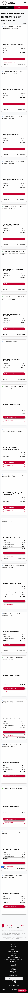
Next (22, 926)
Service (13, 969)
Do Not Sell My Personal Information (15, 990)
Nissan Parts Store (13, 974)
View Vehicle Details (9, 62)
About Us (13, 949)
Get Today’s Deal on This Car (10, 417)
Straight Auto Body (13, 975)
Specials (13, 968)
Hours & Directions (13, 951)
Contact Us (5, 989)
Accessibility (12, 989)
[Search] (2, 978)
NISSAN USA (13, 955)
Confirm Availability (9, 59)
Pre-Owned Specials (13, 966)
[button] (2, 867)
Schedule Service (13, 971)
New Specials (13, 965)
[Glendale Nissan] (8, 3)
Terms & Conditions (13, 957)
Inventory (13, 961)
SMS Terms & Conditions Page (13, 959)
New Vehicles (13, 963)
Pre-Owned (13, 964)
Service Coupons (13, 972)
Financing (13, 953)
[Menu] (25, 3)
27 (19, 926)
